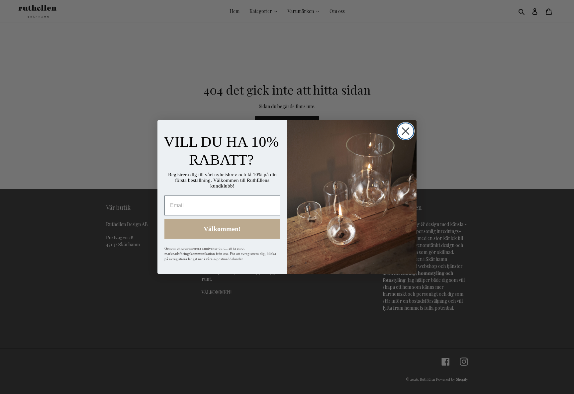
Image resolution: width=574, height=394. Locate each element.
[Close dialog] (405, 131)
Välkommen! (222, 228)
